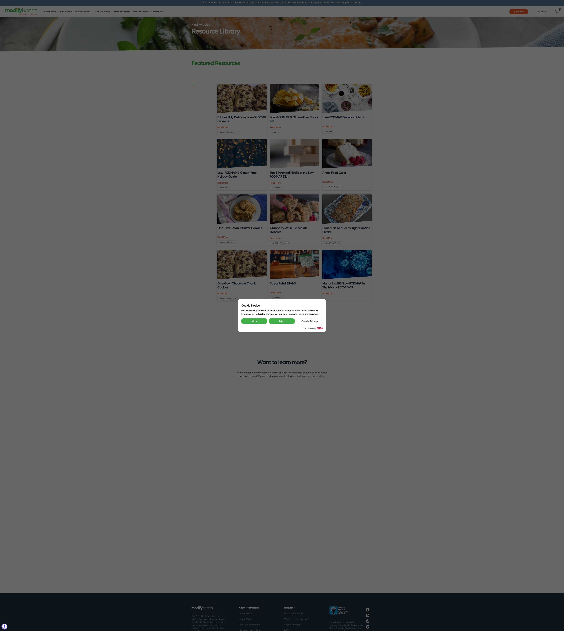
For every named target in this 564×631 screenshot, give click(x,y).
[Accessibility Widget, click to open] (4, 627)
